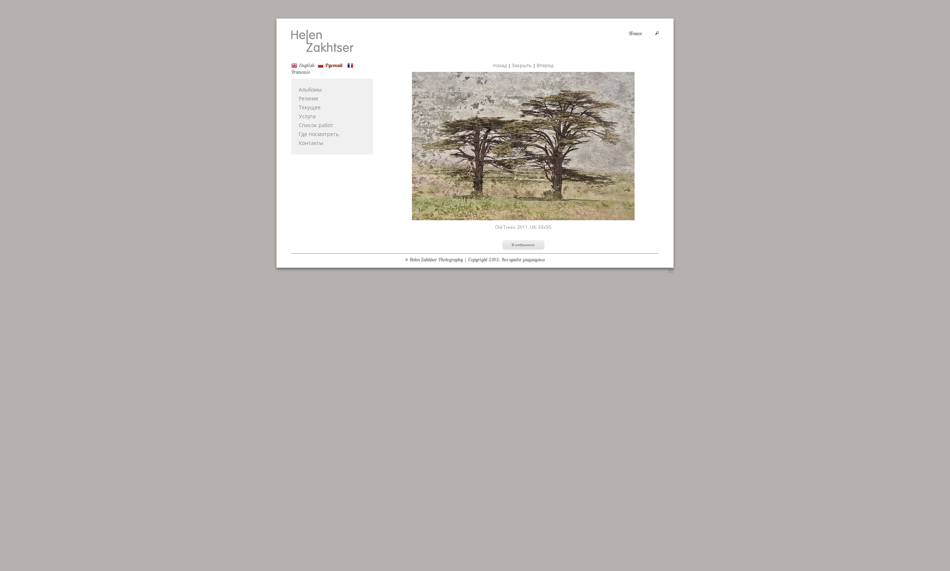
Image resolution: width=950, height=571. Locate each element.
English (306, 65)
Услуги (307, 116)
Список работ (316, 125)
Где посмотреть (319, 134)
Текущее (310, 107)
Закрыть (522, 65)
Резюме (308, 98)
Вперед (545, 65)
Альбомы (310, 89)
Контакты (311, 142)
